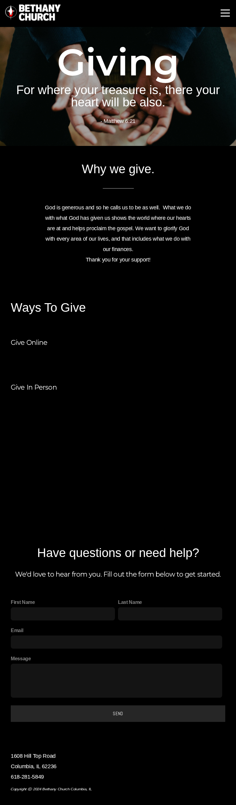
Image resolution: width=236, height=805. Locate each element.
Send (118, 713)
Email (17, 630)
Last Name (130, 602)
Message (21, 658)
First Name (23, 602)
